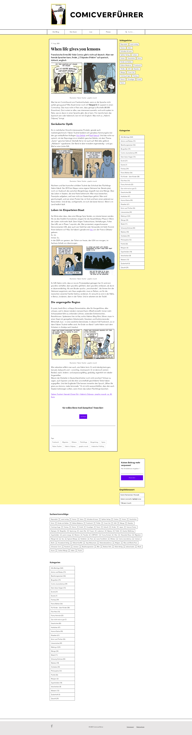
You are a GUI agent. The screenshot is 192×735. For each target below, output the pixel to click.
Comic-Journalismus (125, 539)
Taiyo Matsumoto (91, 543)
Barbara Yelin (107, 546)
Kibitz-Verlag (119, 546)
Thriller (123, 69)
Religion (117, 543)
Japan (121, 527)
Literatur (76, 546)
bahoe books (130, 546)
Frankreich (55, 442)
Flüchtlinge (83, 442)
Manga (123, 72)
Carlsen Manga (62, 550)
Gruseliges (131, 79)
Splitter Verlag (125, 55)
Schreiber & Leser (126, 51)
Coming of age (125, 76)
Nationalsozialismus (106, 543)
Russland (67, 546)
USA (129, 69)
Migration (65, 442)
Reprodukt (124, 44)
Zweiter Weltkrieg (128, 531)
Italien (73, 550)
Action (123, 58)
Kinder (114, 527)
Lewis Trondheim (101, 539)
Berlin (53, 543)
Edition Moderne (126, 65)
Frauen (92, 531)
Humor (123, 48)
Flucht (80, 550)
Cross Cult (131, 72)
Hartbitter (83, 539)
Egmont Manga (72, 539)
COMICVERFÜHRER (107, 14)
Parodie (85, 535)
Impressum (130, 727)
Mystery (109, 531)
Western (77, 535)
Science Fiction (131, 527)
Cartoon (137, 539)
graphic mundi (83, 446)
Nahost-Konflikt (77, 543)
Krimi (139, 58)
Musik (139, 546)
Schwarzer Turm (56, 546)
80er (98, 546)
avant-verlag (134, 44)
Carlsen (134, 55)
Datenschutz (140, 727)
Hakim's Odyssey (70, 446)
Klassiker (136, 69)
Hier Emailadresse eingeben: (130, 468)
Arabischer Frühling (98, 446)
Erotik (139, 79)
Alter (115, 535)
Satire (130, 48)
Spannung (73, 531)
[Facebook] (52, 726)
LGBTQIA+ (94, 535)
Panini (122, 83)
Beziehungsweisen (88, 546)
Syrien (103, 442)
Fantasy (135, 76)
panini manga (67, 535)
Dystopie (53, 531)
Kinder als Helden (126, 62)
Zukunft (106, 527)
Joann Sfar (83, 531)
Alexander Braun (126, 535)
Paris (91, 539)
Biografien (63, 531)
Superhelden (55, 535)
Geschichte (131, 58)
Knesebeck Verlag (63, 543)
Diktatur (74, 442)
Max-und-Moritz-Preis (130, 543)
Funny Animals (106, 535)
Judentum (100, 531)
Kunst (53, 550)
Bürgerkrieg (94, 442)
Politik (117, 531)
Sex (63, 539)
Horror (123, 79)
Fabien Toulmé (57, 446)
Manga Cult (54, 539)
